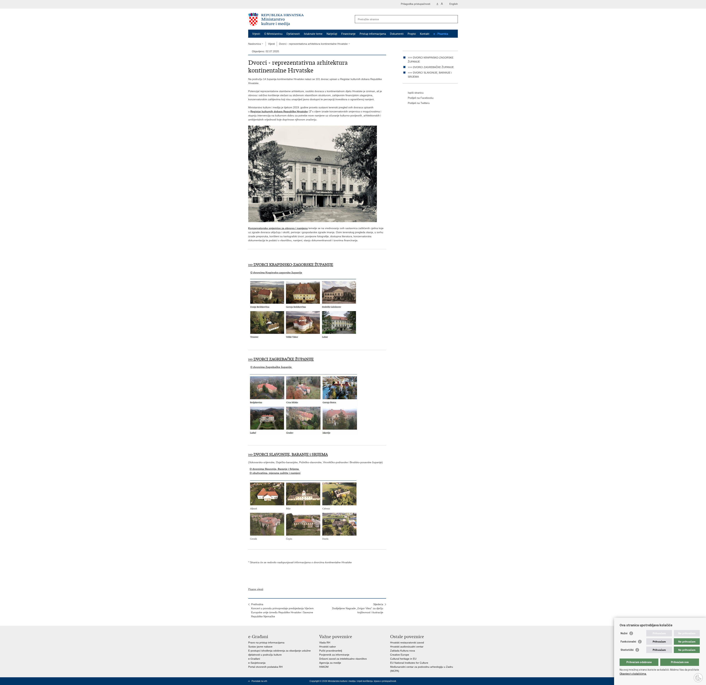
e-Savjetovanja (256, 662)
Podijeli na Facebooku (421, 97)
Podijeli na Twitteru (419, 103)
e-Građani (254, 658)
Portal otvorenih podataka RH (265, 666)
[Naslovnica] (300, 19)
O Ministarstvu (273, 33)
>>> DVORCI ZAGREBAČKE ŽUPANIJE (431, 67)
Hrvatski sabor (327, 646)
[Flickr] (444, 681)
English (453, 3)
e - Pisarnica (441, 33)
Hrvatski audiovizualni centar (406, 646)
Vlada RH (324, 642)
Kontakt (424, 33)
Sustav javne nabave (260, 646)
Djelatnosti (293, 33)
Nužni (624, 633)
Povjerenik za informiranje (334, 654)
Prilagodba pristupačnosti (415, 3)
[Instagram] (450, 681)
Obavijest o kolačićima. (633, 673)
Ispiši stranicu (416, 92)
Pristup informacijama (373, 33)
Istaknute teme (313, 33)
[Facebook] (426, 681)
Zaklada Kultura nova (402, 650)
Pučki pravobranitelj (330, 650)
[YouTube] (438, 681)
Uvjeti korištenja (365, 681)
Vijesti (256, 33)
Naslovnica (254, 43)
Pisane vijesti (255, 589)
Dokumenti (397, 33)
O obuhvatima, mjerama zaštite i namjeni (275, 473)
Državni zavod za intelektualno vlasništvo (343, 658)
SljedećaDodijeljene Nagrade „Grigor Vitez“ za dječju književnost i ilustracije (357, 608)
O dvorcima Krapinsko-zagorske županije (276, 272)
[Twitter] (432, 681)
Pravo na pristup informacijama (266, 642)
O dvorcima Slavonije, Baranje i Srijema (274, 468)
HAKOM (324, 666)
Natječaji (332, 33)
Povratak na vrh (259, 681)
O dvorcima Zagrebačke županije (271, 367)
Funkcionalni (628, 641)
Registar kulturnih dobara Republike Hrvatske (279, 111)
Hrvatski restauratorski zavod (407, 642)
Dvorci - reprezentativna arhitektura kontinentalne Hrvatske (313, 43)
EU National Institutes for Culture (409, 662)
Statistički (627, 649)
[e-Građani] (264, 4)
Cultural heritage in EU (403, 658)
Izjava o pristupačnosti (385, 681)
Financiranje (348, 33)
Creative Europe (399, 654)
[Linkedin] (456, 681)
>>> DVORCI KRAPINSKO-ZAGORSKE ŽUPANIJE (290, 264)
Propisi (412, 33)
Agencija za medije (330, 662)
